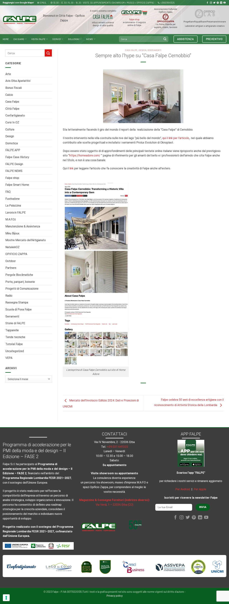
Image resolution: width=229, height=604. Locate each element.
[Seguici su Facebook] (207, 3)
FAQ (8, 191)
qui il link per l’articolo (175, 138)
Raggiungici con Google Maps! (18, 2)
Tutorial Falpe (14, 344)
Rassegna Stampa (16, 302)
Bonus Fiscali (13, 88)
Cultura (9, 129)
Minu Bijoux (12, 233)
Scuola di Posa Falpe (18, 309)
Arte (8, 74)
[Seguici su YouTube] (224, 3)
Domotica (11, 143)
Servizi (56, 39)
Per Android (182, 489)
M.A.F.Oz (10, 219)
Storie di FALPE (15, 323)
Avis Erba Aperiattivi (17, 81)
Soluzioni (73, 39)
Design (9, 136)
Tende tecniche (15, 337)
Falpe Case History (17, 157)
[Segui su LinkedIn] (221, 3)
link (71, 168)
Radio (8, 295)
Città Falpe (12, 108)
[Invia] (165, 39)
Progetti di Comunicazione (21, 288)
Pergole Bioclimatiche (19, 275)
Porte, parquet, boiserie (20, 282)
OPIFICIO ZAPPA (16, 254)
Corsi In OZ (12, 122)
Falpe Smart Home (17, 184)
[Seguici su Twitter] (214, 3)
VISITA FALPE (38, 39)
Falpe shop (12, 178)
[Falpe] (20, 20)
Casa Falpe (12, 101)
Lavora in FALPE (15, 212)
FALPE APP (12, 150)
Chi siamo (18, 39)
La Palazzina (13, 205)
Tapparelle (12, 330)
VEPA (8, 358)
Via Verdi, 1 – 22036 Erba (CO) (114, 504)
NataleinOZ (12, 247)
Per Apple (200, 489)
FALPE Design (14, 164)
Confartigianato (15, 115)
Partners (10, 268)
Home (6, 39)
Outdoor (10, 261)
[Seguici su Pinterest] (218, 3)
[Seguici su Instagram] (211, 3)
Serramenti (12, 316)
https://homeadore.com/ (84, 155)
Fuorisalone (12, 198)
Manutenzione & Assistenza (22, 226)
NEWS (89, 39)
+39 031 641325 (117, 446)
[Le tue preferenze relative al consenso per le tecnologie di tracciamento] (6, 597)
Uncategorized (14, 351)
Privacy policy (115, 595)
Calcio (9, 95)
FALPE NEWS (13, 171)
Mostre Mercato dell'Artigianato (25, 240)
